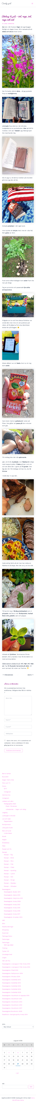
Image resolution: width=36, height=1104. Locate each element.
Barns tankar (6, 773)
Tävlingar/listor (7, 936)
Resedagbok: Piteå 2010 (10, 970)
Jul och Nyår (6, 819)
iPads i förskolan (11, 806)
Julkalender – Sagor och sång (16, 809)
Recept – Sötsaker (10, 886)
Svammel (5, 933)
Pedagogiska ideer (10, 804)
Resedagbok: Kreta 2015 (12, 908)
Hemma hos (6, 795)
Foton (4, 786)
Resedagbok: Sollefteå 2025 (11, 992)
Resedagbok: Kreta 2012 (12, 904)
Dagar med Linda (8, 780)
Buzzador (5, 777)
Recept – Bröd (9, 858)
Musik (4, 836)
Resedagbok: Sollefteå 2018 (11, 986)
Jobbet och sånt (7, 801)
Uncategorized (7, 954)
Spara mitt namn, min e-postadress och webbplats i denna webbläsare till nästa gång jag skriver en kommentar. (17, 743)
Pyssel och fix (6, 849)
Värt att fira (6, 961)
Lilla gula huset (7, 827)
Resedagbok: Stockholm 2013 (12, 1002)
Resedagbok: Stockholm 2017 (12, 1008)
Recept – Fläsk (9, 867)
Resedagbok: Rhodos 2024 (11, 976)
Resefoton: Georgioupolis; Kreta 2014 (15, 1014)
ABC (3, 920)
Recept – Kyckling (10, 870)
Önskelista (5, 843)
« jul (17, 1073)
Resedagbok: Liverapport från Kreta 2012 (16, 964)
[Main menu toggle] (32, 3)
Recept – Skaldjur (10, 883)
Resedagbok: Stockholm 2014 (12, 1005)
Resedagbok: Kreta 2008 (12, 901)
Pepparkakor (8, 821)
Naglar (4, 839)
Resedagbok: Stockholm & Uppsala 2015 (15, 995)
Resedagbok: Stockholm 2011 (12, 999)
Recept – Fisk (8, 864)
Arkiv (3, 1024)
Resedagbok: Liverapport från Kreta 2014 (16, 967)
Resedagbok (6, 889)
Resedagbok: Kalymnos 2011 (13, 898)
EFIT (5, 788)
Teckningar (6, 939)
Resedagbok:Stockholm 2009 (12, 1011)
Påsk (3, 846)
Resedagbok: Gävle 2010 (12, 895)
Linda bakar (8, 833)
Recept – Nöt (8, 877)
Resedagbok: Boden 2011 (12, 892)
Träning (4, 948)
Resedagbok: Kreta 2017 (12, 914)
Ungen (4, 957)
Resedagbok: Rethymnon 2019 (12, 973)
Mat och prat (6, 831)
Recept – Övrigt (9, 880)
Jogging (4, 812)
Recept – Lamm (9, 873)
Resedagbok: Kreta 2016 (12, 911)
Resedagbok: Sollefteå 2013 (11, 980)
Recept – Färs (8, 861)
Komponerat (6, 824)
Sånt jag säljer (9, 945)
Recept (4, 852)
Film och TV (6, 783)
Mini (3, 923)
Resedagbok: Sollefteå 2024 (11, 989)
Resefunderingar (7, 927)
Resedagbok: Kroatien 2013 (13, 917)
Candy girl (6, 3)
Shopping (5, 930)
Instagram (7, 792)
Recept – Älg (8, 855)
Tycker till (5, 951)
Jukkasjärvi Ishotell (8, 816)
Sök (3, 1083)
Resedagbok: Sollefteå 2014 (11, 983)
